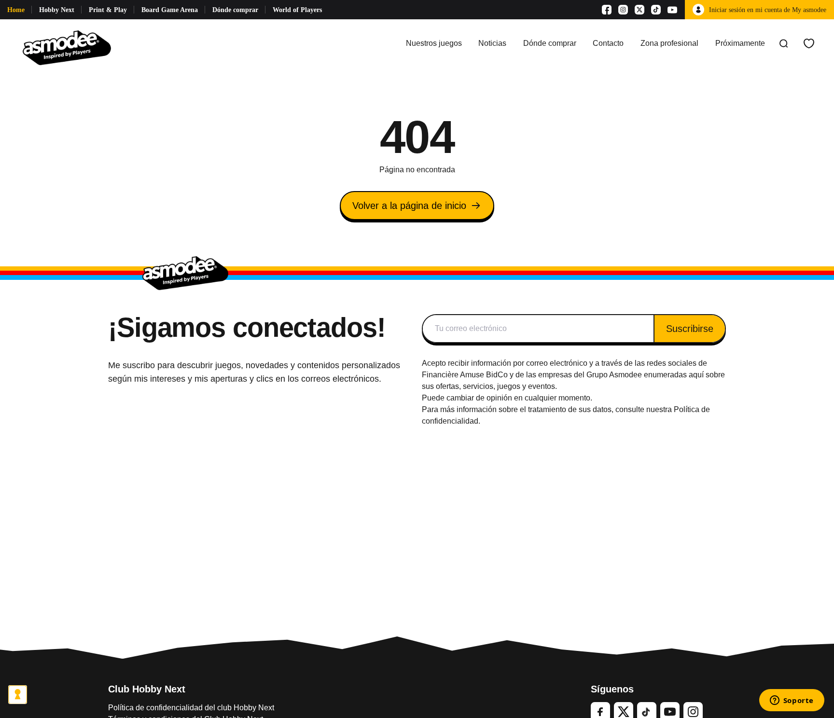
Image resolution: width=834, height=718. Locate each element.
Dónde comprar (235, 10)
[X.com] (639, 9)
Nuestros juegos (434, 43)
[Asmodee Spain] (66, 43)
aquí (696, 375)
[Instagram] (623, 9)
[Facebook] (606, 9)
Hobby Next (56, 10)
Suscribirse (689, 328)
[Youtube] (672, 9)
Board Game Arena (169, 10)
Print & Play (108, 10)
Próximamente (740, 43)
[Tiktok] (656, 9)
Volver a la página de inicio (409, 205)
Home (16, 10)
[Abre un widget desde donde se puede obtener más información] (791, 701)
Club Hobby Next (146, 689)
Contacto (608, 43)
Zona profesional (669, 43)
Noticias (492, 43)
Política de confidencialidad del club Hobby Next (191, 708)
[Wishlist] (809, 43)
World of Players (297, 10)
